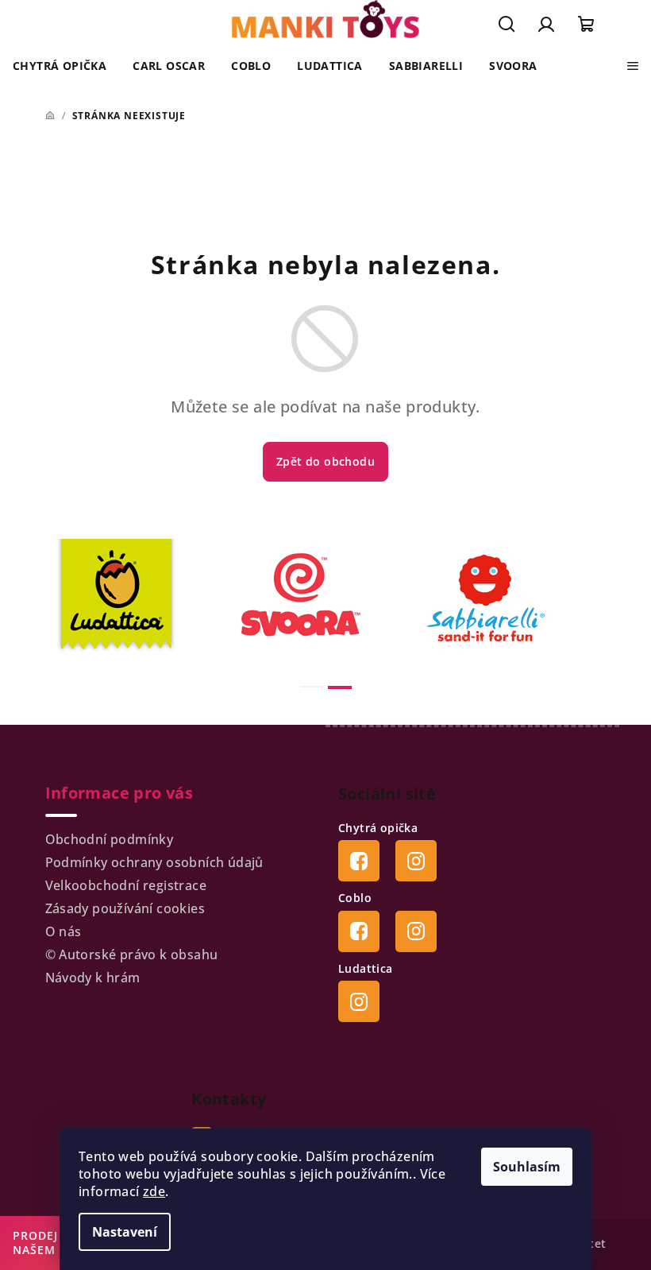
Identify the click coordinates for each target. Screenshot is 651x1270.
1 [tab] (312, 686)
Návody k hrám (93, 977)
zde (154, 1191)
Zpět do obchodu (325, 461)
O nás (63, 931)
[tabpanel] (140, 598)
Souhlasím (526, 1166)
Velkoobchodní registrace (126, 885)
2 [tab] (340, 687)
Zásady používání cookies (125, 908)
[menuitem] (59, 66)
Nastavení (124, 1232)
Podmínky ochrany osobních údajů (154, 862)
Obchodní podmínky (109, 839)
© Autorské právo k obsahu (131, 954)
